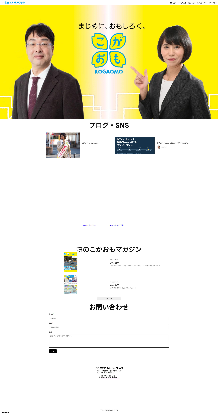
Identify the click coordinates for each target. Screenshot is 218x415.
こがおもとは (191, 3)
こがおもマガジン (202, 3)
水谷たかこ (173, 3)
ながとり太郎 (182, 3)
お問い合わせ (213, 3)
